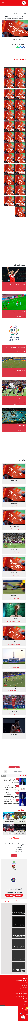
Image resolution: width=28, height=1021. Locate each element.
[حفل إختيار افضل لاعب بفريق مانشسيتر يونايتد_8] (20, 169)
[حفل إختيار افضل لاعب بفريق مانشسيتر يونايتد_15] (9, 127)
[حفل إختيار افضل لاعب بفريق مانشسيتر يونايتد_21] (9, 95)
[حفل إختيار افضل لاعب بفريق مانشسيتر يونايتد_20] (20, 105)
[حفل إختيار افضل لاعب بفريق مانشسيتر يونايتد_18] (20, 116)
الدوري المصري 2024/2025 (14, 667)
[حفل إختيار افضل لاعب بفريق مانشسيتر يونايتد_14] (20, 137)
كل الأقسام (14, 767)
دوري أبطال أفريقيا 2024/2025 (14, 644)
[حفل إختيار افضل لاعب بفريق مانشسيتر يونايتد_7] (9, 169)
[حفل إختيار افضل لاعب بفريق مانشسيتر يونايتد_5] (9, 180)
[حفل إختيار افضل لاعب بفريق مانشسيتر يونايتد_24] (20, 84)
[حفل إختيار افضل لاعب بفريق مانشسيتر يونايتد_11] (9, 148)
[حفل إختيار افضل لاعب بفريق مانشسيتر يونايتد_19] (9, 105)
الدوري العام (14, 595)
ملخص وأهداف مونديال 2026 (18, 370)
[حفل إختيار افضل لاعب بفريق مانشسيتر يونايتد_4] (20, 191)
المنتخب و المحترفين (21, 993)
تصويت (14, 855)
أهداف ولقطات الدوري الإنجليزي (17, 284)
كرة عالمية (17, 14)
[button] (2, 776)
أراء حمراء (24, 998)
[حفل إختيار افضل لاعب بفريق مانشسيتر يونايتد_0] (20, 73)
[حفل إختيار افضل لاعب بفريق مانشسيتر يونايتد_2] (20, 202)
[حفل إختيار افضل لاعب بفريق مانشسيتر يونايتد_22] (20, 95)
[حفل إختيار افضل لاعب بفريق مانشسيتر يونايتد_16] (20, 127)
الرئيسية (24, 14)
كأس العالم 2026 (21, 425)
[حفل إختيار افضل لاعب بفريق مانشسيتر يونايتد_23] (9, 84)
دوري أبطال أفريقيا (14, 526)
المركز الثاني (18, 849)
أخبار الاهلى (24, 985)
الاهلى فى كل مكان (21, 996)
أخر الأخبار (24, 983)
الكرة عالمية (23, 991)
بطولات (25, 1001)
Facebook (23, 47)
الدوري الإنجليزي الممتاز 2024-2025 (14, 713)
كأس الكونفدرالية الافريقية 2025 (14, 621)
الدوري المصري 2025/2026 (14, 598)
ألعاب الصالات (14, 737)
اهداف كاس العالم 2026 (19, 398)
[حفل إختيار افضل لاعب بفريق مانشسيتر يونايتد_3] (9, 191)
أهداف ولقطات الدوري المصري (17, 311)
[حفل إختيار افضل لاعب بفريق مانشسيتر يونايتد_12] (20, 148)
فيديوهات (24, 1004)
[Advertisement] (14, 53)
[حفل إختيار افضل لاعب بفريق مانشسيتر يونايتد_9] (9, 159)
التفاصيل (18, 895)
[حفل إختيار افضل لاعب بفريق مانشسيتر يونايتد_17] (9, 116)
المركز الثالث (18, 851)
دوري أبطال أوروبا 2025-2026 (14, 552)
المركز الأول (19, 847)
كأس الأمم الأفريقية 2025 (14, 505)
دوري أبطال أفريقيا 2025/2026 (14, 528)
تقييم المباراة (9, 895)
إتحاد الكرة (14, 664)
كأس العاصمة (14, 480)
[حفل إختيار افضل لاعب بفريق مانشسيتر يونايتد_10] (20, 159)
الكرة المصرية (23, 988)
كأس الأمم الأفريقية (21, 980)
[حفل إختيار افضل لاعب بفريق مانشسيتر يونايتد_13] (9, 137)
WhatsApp (17, 47)
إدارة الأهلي (14, 734)
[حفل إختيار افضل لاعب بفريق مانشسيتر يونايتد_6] (20, 180)
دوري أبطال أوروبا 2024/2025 (14, 690)
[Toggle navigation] (3, 2)
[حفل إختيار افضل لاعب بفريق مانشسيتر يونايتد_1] (9, 202)
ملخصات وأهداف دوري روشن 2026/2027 (15, 347)
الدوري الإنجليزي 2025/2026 (14, 575)
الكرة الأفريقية (14, 503)
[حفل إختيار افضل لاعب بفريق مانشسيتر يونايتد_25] (9, 73)
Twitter (20, 47)
